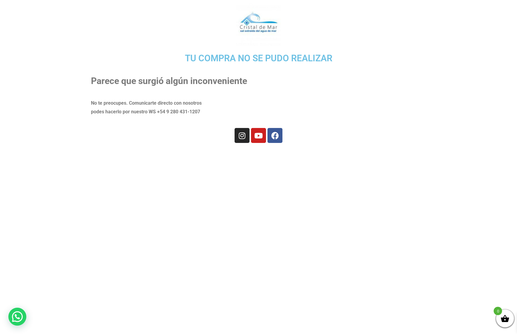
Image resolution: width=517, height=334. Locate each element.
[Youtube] (258, 135)
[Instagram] (242, 135)
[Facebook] (274, 135)
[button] (17, 317)
